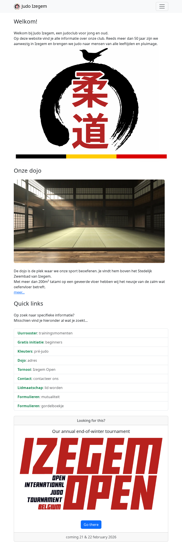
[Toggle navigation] (162, 6)
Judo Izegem (33, 6)
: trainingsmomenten (45, 333)
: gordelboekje (41, 405)
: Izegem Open (36, 369)
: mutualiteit (39, 396)
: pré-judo (33, 351)
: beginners (40, 342)
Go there (91, 524)
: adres (27, 360)
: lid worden (40, 387)
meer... (19, 292)
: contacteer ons (38, 378)
